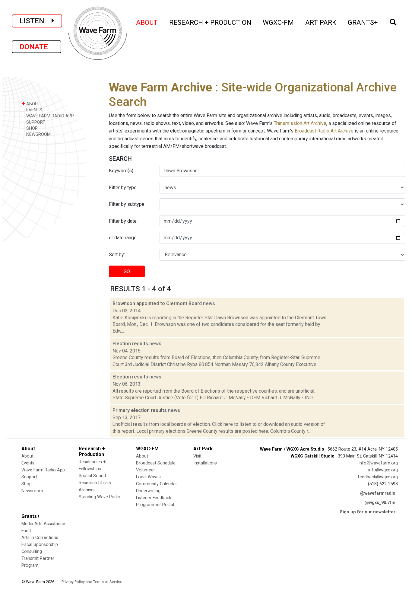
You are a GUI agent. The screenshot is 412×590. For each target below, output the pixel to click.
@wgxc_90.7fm (380, 502)
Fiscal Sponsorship (39, 544)
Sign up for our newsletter (367, 512)
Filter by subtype (126, 204)
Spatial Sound (92, 475)
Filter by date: (123, 221)
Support (29, 477)
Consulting (31, 551)
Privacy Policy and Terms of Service (92, 581)
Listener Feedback (153, 497)
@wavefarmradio (377, 493)
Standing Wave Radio (99, 496)
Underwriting (148, 490)
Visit (197, 456)
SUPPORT (35, 122)
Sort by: (117, 254)
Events (27, 463)
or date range (123, 238)
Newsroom (32, 490)
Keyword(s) (121, 171)
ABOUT (147, 22)
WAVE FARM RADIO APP (49, 116)
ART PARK (321, 22)
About (27, 456)
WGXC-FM (278, 22)
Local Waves (148, 477)
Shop (26, 483)
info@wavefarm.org (378, 463)
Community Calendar (156, 483)
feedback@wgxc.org (378, 477)
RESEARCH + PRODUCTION (210, 22)
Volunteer (145, 470)
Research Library (95, 482)
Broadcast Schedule (156, 463)
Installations (205, 463)
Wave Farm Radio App (43, 470)
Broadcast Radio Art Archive (324, 131)
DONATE (36, 47)
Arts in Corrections (39, 537)
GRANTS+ (363, 22)
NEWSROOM (38, 134)
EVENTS (33, 110)
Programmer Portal (155, 504)
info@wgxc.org (383, 470)
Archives (87, 490)
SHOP (31, 128)
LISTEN (36, 21)
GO (127, 271)
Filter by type (123, 187)
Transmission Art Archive (300, 123)
